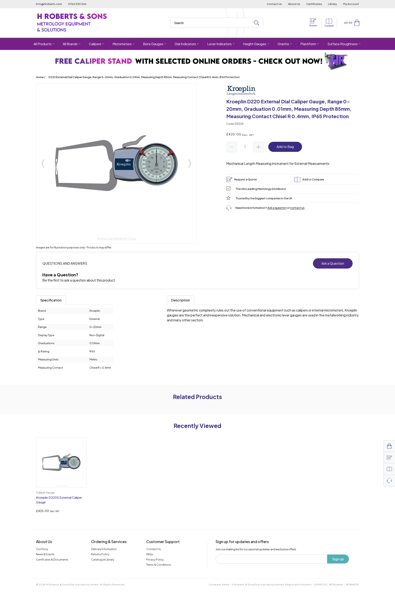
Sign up (338, 559)
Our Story (42, 549)
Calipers (95, 44)
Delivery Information (104, 549)
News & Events (45, 554)
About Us (294, 4)
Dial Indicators (185, 44)
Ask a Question (332, 263)
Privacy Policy (155, 559)
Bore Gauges (153, 44)
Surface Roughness (342, 44)
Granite (283, 44)
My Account (351, 4)
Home (40, 77)
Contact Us (274, 4)
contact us (297, 207)
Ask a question (277, 207)
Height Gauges (254, 44)
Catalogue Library (102, 559)
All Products (43, 44)
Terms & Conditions (158, 564)
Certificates (314, 4)
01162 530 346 (77, 4)
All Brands (70, 44)
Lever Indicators (219, 44)
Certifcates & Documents (52, 559)
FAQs (149, 554)
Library (332, 4)
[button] (356, 22)
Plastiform (308, 44)
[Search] (256, 23)
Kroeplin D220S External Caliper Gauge (59, 499)
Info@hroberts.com (49, 4)
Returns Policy (100, 554)
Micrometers (122, 44)
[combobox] (216, 23)
